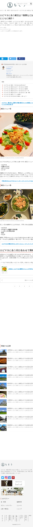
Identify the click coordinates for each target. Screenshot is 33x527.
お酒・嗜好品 (4, 509)
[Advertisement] (16, 28)
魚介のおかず (14, 10)
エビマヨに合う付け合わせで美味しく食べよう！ (15, 96)
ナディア (8, 72)
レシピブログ (9, 67)
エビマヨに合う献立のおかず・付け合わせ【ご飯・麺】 (17, 92)
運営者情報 (9, 517)
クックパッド (9, 70)
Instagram (8, 68)
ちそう (1, 10)
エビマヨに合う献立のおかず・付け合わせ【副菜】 (16, 89)
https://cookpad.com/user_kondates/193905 (13, 220)
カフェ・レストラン (6, 505)
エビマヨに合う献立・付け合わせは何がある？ (15, 85)
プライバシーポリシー (21, 517)
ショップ (19, 509)
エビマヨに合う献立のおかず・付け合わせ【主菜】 (16, 87)
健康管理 (19, 502)
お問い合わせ (16, 518)
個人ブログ (9, 73)
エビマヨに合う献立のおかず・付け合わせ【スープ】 (16, 90)
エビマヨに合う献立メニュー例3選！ (12, 94)
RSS (30, 515)
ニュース (19, 505)
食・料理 (7, 10)
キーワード (6, 517)
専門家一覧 (25, 517)
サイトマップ (2, 518)
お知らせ (13, 517)
